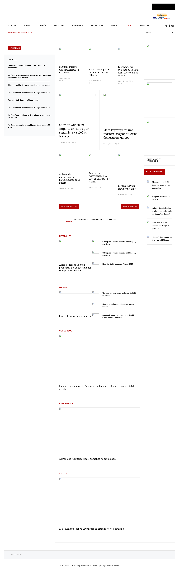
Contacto (144, 25)
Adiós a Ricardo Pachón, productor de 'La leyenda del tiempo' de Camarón (75, 267)
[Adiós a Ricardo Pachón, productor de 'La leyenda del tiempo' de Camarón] (75, 250)
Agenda (27, 25)
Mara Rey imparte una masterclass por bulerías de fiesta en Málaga (120, 133)
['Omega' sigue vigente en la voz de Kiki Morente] (95, 294)
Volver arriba (16, 555)
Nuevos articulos (130, 206)
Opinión (42, 25)
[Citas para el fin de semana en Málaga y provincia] (95, 243)
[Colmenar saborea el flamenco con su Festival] (95, 305)
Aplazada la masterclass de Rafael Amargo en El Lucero (69, 178)
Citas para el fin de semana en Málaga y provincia (160, 226)
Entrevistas (97, 25)
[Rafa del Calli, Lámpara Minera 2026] (95, 265)
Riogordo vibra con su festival (75, 316)
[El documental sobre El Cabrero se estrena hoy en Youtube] (99, 501)
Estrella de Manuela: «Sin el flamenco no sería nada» (88, 458)
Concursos (77, 25)
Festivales (59, 25)
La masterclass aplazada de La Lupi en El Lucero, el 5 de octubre (128, 71)
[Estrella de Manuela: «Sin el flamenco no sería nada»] (99, 431)
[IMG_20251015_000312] (159, 46)
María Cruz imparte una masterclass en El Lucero (99, 72)
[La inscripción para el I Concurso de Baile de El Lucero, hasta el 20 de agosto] (99, 359)
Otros (128, 25)
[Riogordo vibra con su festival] (75, 301)
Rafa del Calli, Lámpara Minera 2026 (117, 264)
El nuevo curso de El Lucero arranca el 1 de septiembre (95, 219)
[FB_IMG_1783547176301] (159, 122)
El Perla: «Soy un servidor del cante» (128, 187)
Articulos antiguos (69, 206)
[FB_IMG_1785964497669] (159, 84)
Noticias (12, 25)
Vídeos (114, 25)
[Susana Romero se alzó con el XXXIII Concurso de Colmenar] (95, 316)
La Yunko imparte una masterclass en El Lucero (69, 70)
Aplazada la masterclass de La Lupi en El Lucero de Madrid (99, 177)
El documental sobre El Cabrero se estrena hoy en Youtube (91, 528)
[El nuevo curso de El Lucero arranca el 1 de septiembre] (148, 181)
